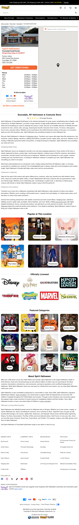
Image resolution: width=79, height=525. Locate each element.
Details (66, 2)
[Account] (65, 8)
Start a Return (5, 458)
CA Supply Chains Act (66, 447)
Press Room (24, 452)
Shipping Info (5, 464)
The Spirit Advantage (27, 447)
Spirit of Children (21, 395)
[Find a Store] (61, 8)
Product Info (5, 469)
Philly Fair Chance (65, 452)
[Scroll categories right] (77, 18)
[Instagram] (7, 479)
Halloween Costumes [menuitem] (25, 18)
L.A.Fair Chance (64, 458)
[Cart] (70, 8)
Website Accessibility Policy (68, 464)
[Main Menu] (76, 8)
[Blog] (31, 479)
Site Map (43, 447)
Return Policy (5, 452)
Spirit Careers (25, 458)
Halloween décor (32, 136)
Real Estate (24, 464)
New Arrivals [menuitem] (9, 18)
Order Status (5, 447)
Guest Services (44, 441)
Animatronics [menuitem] (52, 18)
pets (26, 128)
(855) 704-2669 (7, 62)
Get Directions (19, 67)
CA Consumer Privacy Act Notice (67, 441)
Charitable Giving (45, 452)
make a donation (45, 401)
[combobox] (39, 13)
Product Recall (44, 458)
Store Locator (5, 24)
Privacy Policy (35, 504)
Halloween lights (6, 206)
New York (13, 24)
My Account (4, 441)
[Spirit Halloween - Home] (5, 8)
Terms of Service (25, 504)
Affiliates (23, 469)
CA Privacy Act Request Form (49, 464)
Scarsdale (20, 24)
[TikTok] (17, 479)
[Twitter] (12, 479)
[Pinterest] (27, 479)
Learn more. (18, 489)
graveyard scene (61, 202)
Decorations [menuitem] (40, 18)
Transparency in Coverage (68, 469)
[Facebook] (2, 479)
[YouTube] (22, 479)
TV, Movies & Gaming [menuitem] (68, 18)
